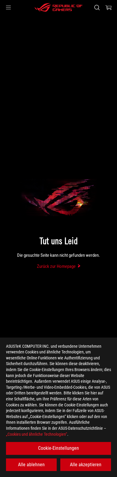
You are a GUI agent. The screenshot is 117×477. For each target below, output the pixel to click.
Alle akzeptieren (85, 464)
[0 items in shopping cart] (108, 7)
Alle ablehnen (31, 464)
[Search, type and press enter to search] (96, 7)
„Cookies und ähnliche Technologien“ (36, 434)
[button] (8, 7)
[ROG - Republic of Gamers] (58, 7)
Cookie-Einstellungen (58, 448)
